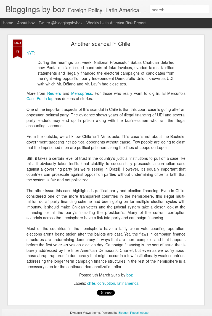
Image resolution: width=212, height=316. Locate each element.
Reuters (54, 93)
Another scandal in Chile (100, 44)
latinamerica (128, 283)
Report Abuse (139, 312)
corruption (106, 283)
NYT (30, 53)
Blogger (123, 312)
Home (8, 22)
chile (91, 283)
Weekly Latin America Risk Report (116, 22)
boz (129, 275)
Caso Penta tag (40, 98)
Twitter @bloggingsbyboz (61, 22)
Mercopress (81, 93)
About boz (26, 22)
